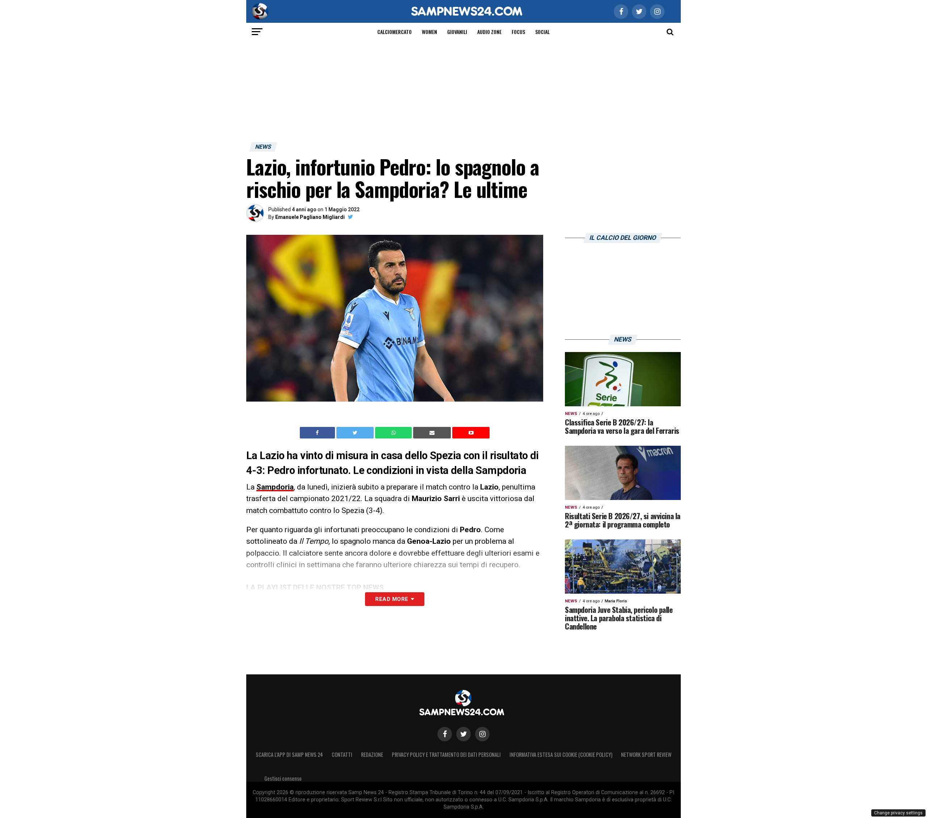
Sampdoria (275, 487)
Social (542, 31)
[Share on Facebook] (318, 432)
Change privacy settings (898, 812)
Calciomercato (394, 31)
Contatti (342, 754)
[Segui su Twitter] (463, 734)
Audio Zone (489, 31)
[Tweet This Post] (355, 432)
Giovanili (457, 31)
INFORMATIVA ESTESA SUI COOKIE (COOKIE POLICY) (560, 754)
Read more (391, 599)
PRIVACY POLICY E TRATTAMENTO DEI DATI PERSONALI (446, 754)
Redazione (372, 754)
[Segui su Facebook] (444, 734)
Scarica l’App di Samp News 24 (289, 754)
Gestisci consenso (283, 778)
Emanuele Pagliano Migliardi (310, 217)
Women (429, 31)
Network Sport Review (646, 754)
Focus (518, 31)
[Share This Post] (394, 432)
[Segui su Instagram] (482, 734)
